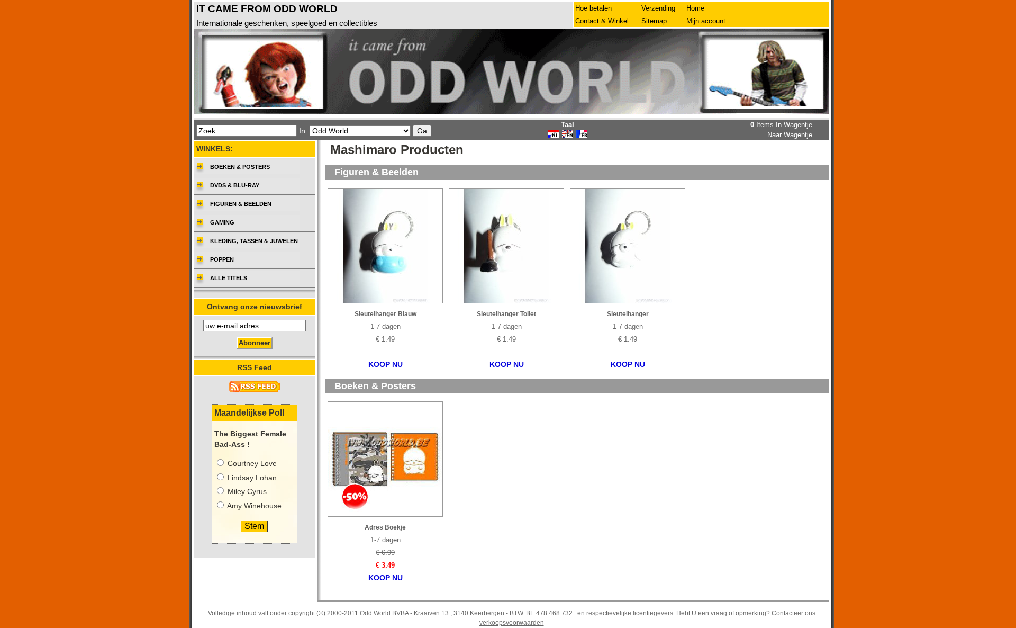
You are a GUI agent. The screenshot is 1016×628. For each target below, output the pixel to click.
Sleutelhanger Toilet (506, 314)
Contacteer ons (793, 613)
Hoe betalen (593, 8)
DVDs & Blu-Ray (234, 185)
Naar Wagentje (789, 135)
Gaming (222, 222)
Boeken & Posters (240, 167)
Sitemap (654, 21)
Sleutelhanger (628, 314)
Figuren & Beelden (240, 204)
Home (695, 8)
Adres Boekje (385, 527)
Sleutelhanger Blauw (385, 314)
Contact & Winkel (602, 21)
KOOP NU (385, 365)
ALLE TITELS (228, 278)
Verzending (658, 8)
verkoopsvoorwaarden (511, 622)
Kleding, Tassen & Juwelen (254, 241)
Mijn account (705, 21)
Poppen (222, 259)
